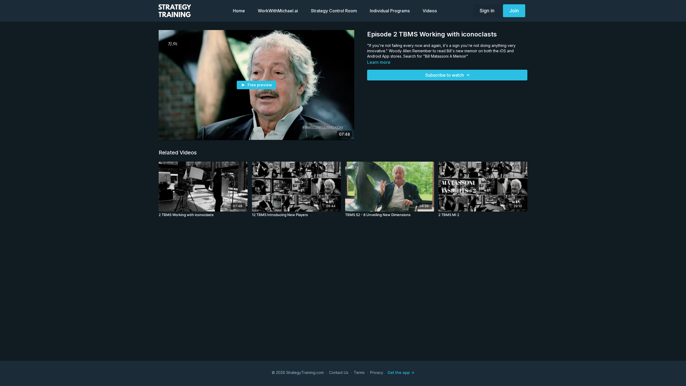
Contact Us (338, 372)
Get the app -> (400, 372)
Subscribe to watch (444, 75)
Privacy (376, 372)
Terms (359, 372)
